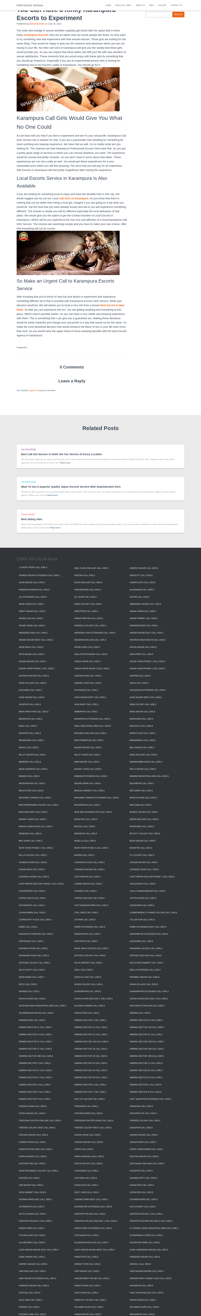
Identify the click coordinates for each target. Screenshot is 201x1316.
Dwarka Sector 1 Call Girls (90, 1020)
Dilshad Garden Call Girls (89, 1005)
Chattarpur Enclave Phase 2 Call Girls (41, 884)
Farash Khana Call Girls (33, 1106)
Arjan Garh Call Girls (87, 647)
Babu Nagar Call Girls (142, 711)
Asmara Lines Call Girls (88, 683)
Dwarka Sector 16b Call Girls (147, 1041)
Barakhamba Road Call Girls (146, 762)
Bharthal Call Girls (85, 819)
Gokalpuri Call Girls (142, 1185)
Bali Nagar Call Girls (142, 747)
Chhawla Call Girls (85, 891)
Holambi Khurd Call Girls (144, 1307)
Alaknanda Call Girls (142, 589)
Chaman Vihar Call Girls (33, 862)
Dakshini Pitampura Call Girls (36, 934)
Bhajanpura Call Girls (87, 805)
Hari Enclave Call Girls (32, 1271)
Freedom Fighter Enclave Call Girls (40, 1120)
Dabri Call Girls (28, 927)
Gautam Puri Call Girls (32, 1163)
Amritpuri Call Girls (86, 611)
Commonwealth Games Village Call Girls (153, 912)
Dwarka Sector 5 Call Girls (145, 1084)
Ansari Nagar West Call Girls (36, 640)
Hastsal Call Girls (29, 1292)
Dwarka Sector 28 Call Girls (90, 1077)
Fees (151, 5)
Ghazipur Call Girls (141, 1171)
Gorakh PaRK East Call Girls (35, 1199)
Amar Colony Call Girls (88, 604)
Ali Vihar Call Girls (85, 597)
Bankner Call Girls (30, 762)
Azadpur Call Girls (30, 704)
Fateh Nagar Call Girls (32, 1113)
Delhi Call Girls (123, 5)
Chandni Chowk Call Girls (34, 876)
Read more (65, 463)
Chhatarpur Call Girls (32, 891)
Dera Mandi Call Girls (31, 977)
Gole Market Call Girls (32, 1192)
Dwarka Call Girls (140, 1013)
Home (108, 5)
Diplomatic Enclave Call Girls (147, 1005)
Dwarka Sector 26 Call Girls (146, 1070)
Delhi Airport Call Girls (88, 963)
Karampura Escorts (36, 35)
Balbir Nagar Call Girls (88, 747)
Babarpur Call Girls (86, 711)
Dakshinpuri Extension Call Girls (149, 934)
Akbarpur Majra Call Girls (34, 589)
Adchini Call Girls (84, 575)
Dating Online (28, 514)
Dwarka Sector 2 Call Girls (35, 1063)
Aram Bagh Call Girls (31, 647)
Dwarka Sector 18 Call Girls (90, 1049)
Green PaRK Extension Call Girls (93, 1228)
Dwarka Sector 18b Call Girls (36, 1056)
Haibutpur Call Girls (86, 1257)
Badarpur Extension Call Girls (92, 719)
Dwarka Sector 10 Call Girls (146, 1020)
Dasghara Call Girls (141, 941)
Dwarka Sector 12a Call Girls (147, 1027)
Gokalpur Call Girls (86, 1185)
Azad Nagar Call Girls (31, 697)
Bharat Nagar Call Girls (144, 812)
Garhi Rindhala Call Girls (89, 1156)
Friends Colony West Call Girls (92, 1127)
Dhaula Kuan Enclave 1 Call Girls (93, 998)
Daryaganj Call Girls (31, 941)
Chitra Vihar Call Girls (143, 898)
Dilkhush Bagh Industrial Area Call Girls (42, 1005)
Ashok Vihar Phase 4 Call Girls (147, 668)
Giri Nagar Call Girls (31, 1185)
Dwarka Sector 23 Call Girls (90, 1070)
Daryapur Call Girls (86, 941)
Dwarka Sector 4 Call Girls (90, 1084)
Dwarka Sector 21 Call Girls (146, 1063)
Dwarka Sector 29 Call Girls (146, 1077)
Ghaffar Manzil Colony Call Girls (38, 1171)
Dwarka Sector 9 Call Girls (35, 1099)
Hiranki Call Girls (29, 1307)
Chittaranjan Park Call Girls (91, 905)
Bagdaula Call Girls (141, 726)
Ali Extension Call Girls (33, 597)
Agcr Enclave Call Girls (88, 582)
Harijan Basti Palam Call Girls (91, 1278)
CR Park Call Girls (84, 919)
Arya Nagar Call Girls (31, 654)
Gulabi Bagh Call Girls (32, 1242)
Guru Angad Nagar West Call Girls (94, 1250)
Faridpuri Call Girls (141, 1106)
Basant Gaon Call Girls (87, 769)
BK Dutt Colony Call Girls (145, 833)
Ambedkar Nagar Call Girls (145, 604)
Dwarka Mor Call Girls (32, 1020)
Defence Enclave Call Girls (146, 955)
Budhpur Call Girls (141, 848)
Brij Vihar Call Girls (30, 841)
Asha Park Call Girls (141, 654)
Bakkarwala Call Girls (143, 740)
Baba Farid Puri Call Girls (33, 711)
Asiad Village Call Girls (32, 683)
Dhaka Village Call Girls (144, 984)
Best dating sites (31, 519)
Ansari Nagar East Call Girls (146, 633)
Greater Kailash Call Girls (90, 1214)
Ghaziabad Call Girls (86, 1171)
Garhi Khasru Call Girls (33, 1156)
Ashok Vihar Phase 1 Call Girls (147, 661)
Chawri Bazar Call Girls (88, 884)
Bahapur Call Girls (30, 733)
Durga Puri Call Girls (86, 1013)
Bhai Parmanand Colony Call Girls (39, 805)
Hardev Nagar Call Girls (33, 1264)
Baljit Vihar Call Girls (87, 755)
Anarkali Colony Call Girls (90, 625)
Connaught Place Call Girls (35, 919)
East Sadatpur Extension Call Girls (150, 1099)
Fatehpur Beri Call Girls (88, 1113)
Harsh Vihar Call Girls (87, 1285)
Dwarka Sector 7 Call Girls (90, 1092)
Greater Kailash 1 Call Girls (146, 1214)
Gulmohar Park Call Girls (145, 1242)
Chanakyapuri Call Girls (144, 862)
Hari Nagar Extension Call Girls (37, 1278)
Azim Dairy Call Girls (86, 704)
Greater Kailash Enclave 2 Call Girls (151, 1221)
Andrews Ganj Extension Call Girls (94, 633)
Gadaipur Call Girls (141, 1127)
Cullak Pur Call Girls (142, 919)
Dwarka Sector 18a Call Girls (147, 1049)
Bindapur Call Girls (85, 833)
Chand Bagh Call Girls (32, 869)
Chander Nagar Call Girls (89, 869)
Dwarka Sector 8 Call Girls (145, 1092)
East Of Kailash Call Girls (89, 1099)
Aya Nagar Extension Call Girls (148, 690)
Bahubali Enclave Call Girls (90, 733)
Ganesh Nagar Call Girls (88, 1142)
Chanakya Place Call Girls (89, 862)
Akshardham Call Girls (87, 589)
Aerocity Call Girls (141, 575)
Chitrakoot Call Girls (32, 905)
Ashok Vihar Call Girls (87, 661)
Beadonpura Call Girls (32, 783)
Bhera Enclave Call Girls (144, 819)
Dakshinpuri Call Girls (87, 934)
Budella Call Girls (85, 841)
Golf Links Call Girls (86, 1192)
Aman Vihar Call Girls (31, 604)
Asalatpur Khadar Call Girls (91, 654)
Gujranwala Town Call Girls (146, 1235)
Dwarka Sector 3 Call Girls (35, 1084)
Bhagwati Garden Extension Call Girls (96, 797)
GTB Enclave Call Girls (32, 1235)
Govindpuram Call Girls (143, 1199)
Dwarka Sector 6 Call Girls (35, 1092)
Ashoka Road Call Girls (87, 676)
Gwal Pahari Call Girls (32, 1257)
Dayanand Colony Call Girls (146, 948)
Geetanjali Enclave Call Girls (147, 1163)
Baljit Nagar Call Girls (32, 755)
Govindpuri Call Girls (31, 1206)
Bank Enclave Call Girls (143, 755)
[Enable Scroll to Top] (195, 1310)
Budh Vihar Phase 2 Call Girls (91, 848)
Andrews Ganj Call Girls (33, 633)
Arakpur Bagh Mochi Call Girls (148, 640)
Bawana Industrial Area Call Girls (149, 776)
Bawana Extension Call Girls (90, 776)
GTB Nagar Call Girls (86, 1235)
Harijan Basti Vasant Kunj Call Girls (151, 1278)
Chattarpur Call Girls (87, 876)
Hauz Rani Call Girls (30, 1300)
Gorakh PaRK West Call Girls (91, 1199)
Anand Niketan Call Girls (88, 618)
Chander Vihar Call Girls (144, 869)
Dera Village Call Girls (87, 977)
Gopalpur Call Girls (141, 1192)
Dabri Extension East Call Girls (148, 927)
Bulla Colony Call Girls (33, 855)
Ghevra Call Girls (29, 1178)
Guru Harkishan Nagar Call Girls (149, 1250)
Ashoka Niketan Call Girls (34, 676)
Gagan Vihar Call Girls (87, 1135)
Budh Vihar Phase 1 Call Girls (36, 848)
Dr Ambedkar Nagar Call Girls (36, 1013)
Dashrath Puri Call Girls (33, 948)
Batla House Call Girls (143, 769)
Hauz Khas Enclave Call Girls (146, 1292)
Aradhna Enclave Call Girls (90, 640)
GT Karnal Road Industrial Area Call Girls (154, 1228)
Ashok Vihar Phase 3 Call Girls (92, 668)
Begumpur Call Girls (142, 783)
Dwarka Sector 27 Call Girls (35, 1077)
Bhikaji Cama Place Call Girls (35, 826)
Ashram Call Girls (140, 676)
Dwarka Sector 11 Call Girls (35, 1027)
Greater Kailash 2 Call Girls (35, 1221)
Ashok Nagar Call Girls (32, 661)
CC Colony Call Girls (142, 855)
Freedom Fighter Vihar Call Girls (93, 1120)
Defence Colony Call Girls (90, 955)
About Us (140, 5)
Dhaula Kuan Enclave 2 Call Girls (149, 998)
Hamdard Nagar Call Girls (145, 1257)
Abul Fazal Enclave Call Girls (91, 568)
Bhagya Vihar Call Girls (143, 797)
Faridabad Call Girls (86, 1106)
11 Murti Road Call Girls (33, 567)
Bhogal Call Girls (84, 826)
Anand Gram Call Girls (143, 611)
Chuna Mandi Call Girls (32, 912)
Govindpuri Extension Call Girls (93, 1206)
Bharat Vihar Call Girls (32, 819)
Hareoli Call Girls (140, 1264)
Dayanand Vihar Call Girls (34, 955)
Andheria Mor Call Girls (144, 625)
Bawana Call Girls (29, 776)
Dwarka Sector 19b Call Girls (147, 1056)
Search (178, 14)
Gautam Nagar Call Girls (144, 1156)
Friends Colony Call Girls (145, 1120)
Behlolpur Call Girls (31, 790)
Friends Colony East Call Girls (37, 1127)
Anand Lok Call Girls (31, 618)
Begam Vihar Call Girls (87, 783)
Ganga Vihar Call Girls (143, 1142)
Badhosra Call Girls (141, 719)
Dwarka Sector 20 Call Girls (90, 1063)
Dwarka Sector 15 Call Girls (146, 1034)
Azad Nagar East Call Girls (90, 697)
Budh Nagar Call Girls (143, 841)
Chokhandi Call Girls (142, 905)
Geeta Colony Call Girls (88, 1163)
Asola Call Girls (139, 683)
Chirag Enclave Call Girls (89, 898)
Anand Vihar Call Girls (32, 625)
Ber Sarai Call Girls (141, 790)
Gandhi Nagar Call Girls (144, 1135)
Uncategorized (28, 450)
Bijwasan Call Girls (30, 833)
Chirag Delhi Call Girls (32, 898)
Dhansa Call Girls (29, 991)
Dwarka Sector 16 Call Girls (35, 1041)
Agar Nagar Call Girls (32, 582)
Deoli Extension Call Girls (145, 970)
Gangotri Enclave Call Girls (35, 1149)
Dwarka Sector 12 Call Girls (90, 1027)
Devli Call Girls (28, 984)
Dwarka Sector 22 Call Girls (35, 1070)
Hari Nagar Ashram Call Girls (147, 1271)
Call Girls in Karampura (73, 198)
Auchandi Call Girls (30, 690)
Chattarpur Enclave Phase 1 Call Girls (152, 876)
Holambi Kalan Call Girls (88, 1307)
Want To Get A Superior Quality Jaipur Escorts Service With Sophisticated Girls (71, 486)
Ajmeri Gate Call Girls (143, 582)
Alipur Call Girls (139, 597)
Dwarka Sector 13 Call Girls (35, 1034)
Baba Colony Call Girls (143, 704)
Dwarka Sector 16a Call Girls (91, 1041)
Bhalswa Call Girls (141, 805)
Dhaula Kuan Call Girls (32, 998)
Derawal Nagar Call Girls (144, 977)
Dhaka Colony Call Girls (88, 984)
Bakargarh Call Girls (31, 740)
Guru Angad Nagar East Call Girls (39, 1250)
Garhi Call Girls (83, 1149)
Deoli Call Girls (83, 970)
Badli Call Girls (28, 726)
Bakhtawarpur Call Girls (88, 740)
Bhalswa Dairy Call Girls (33, 812)
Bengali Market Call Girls (89, 790)
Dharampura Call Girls (87, 991)
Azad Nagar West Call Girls (146, 697)
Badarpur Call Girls (30, 719)
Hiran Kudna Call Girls (143, 1300)
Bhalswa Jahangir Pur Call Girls (93, 812)
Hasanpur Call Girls (141, 1285)
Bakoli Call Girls (29, 747)
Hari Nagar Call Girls (86, 1271)
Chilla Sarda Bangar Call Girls (148, 891)
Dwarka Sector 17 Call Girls (35, 1049)
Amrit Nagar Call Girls (32, 611)
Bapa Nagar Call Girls (86, 762)
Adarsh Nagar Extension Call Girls (39, 575)
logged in (33, 390)
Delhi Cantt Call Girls (32, 970)
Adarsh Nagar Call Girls (144, 568)
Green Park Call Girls (31, 1228)
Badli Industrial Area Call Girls (92, 726)
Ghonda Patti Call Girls (143, 1178)
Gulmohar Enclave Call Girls (91, 1242)
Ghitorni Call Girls (85, 1178)
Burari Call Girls (84, 855)
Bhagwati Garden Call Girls (35, 797)
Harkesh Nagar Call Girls (34, 1285)
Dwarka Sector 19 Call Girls (90, 1056)
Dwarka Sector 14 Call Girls (90, 1034)
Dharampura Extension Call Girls (149, 991)
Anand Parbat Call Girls (143, 618)
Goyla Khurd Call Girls (32, 1214)
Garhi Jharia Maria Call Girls (146, 1149)
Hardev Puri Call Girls (87, 1264)
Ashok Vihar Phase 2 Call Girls (36, 668)
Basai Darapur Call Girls (33, 769)
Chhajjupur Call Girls (143, 884)
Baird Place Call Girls (142, 733)
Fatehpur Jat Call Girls (143, 1113)
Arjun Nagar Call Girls (143, 647)
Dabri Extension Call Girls (89, 927)
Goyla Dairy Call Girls (143, 1206)
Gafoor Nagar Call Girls (33, 1135)
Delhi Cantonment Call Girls (146, 963)
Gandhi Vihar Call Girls (32, 1142)
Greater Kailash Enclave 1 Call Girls (95, 1221)
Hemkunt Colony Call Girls (90, 1300)
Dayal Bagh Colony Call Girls (91, 948)
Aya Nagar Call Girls (86, 690)
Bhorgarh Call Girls (142, 826)
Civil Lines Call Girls (86, 912)
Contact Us (176, 5)
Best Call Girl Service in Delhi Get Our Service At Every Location (61, 454)
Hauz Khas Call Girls (86, 1292)
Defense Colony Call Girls (34, 963)
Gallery (162, 5)
